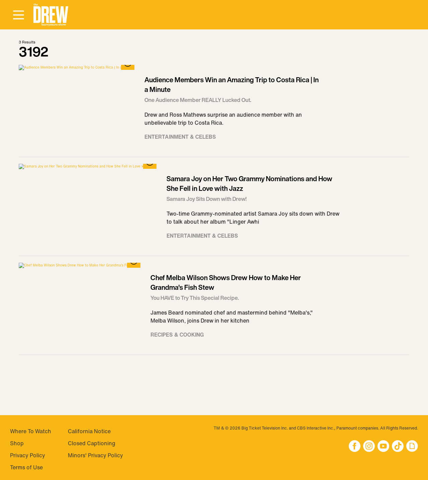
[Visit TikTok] (398, 446)
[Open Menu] (18, 15)
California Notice (89, 431)
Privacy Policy (27, 455)
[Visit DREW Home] (50, 15)
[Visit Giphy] (412, 446)
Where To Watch (30, 431)
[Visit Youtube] (383, 446)
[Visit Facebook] (354, 446)
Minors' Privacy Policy (95, 455)
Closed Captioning (91, 443)
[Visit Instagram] (369, 446)
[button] (50, 15)
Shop (17, 443)
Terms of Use (26, 467)
